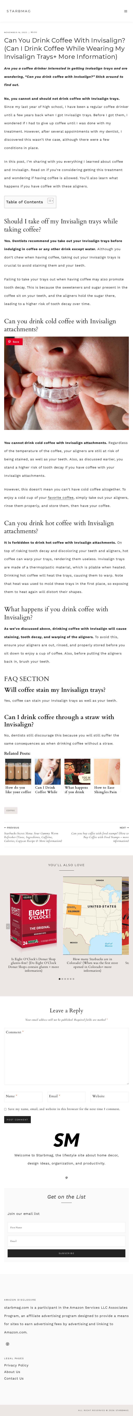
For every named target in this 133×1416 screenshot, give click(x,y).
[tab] (59, 979)
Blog (34, 32)
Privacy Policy (16, 1365)
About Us (12, 1372)
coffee (11, 810)
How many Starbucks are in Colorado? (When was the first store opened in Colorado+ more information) (92, 965)
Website (98, 1096)
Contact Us (14, 1378)
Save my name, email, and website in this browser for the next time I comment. (64, 1109)
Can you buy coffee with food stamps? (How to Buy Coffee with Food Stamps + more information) (100, 835)
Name (11, 1096)
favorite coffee (61, 498)
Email (54, 1096)
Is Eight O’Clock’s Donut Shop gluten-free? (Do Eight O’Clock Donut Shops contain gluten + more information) (33, 965)
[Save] (14, 341)
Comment (15, 1032)
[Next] (125, 926)
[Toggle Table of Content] (49, 201)
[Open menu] (125, 11)
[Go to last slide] (8, 926)
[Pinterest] (7, 1344)
